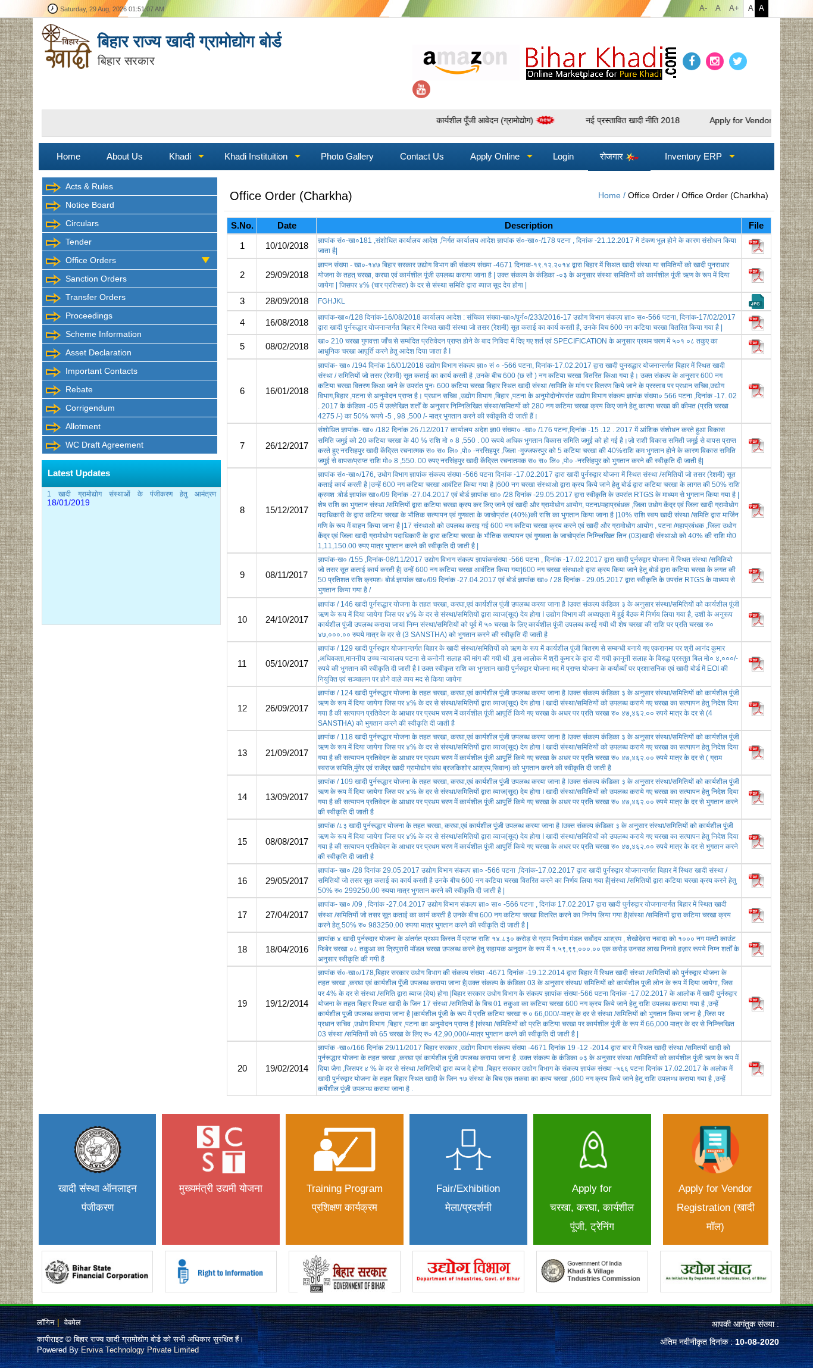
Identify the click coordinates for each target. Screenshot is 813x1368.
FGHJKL (331, 301)
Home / (613, 195)
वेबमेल (72, 1323)
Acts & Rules (89, 186)
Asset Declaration (98, 352)
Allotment (83, 426)
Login (563, 156)
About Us (125, 156)
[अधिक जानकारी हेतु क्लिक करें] (98, 1271)
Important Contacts (101, 371)
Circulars (82, 223)
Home (68, 156)
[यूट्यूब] (421, 89)
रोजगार (613, 156)
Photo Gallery (347, 156)
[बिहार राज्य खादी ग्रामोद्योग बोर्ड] (67, 45)
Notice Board (89, 205)
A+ (734, 8)
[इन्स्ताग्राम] (715, 61)
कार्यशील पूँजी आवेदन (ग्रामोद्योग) (443, 120)
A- (703, 8)
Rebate (79, 389)
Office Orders (90, 260)
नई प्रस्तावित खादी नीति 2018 (591, 120)
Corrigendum (90, 408)
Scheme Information (103, 334)
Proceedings (88, 315)
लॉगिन (45, 1323)
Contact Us (422, 156)
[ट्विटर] (738, 61)
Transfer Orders (95, 297)
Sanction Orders (96, 278)
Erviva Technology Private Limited (140, 1350)
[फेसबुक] (692, 61)
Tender (78, 241)
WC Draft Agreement (104, 444)
